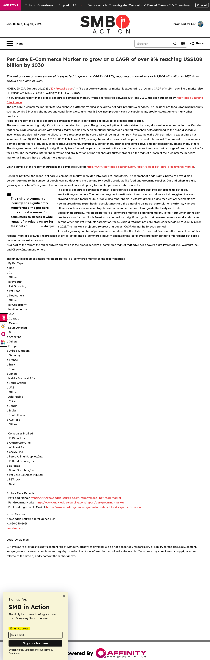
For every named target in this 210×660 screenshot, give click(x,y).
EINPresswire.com (62, 88)
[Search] (175, 43)
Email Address (19, 628)
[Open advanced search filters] (183, 43)
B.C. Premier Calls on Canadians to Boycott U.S (40, 5)
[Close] (64, 596)
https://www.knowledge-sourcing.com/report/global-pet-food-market (76, 498)
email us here (15, 528)
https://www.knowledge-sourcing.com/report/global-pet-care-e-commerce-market (140, 166)
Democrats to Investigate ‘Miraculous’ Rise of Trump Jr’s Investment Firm (143, 5)
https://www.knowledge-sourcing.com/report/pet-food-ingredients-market (94, 507)
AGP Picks (10, 5)
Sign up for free (35, 643)
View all (202, 5)
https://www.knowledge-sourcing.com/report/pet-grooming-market (80, 502)
